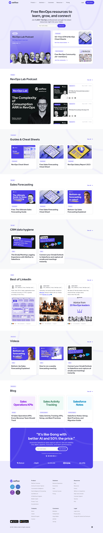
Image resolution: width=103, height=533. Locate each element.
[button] (33, 2)
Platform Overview (35, 483)
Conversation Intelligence (37, 488)
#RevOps (41, 292)
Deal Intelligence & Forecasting (38, 491)
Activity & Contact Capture (37, 485)
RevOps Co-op (46, 294)
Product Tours (34, 501)
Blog (75, 483)
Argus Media (56, 516)
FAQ (75, 501)
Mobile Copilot (34, 498)
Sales (54, 488)
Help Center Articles (79, 493)
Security (76, 498)
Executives (55, 485)
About (32, 511)
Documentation (35, 504)
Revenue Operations (57, 483)
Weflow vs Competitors (79, 491)
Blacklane (55, 511)
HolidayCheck (56, 513)
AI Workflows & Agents (36, 496)
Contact (33, 519)
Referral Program (35, 516)
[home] (13, 2)
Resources (76, 485)
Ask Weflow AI (34, 493)
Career (33, 513)
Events (75, 488)
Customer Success (57, 491)
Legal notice (77, 511)
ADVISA (54, 519)
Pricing (68, 2)
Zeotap (54, 521)
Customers (51, 2)
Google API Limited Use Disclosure (82, 516)
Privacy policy (77, 513)
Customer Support (78, 496)
